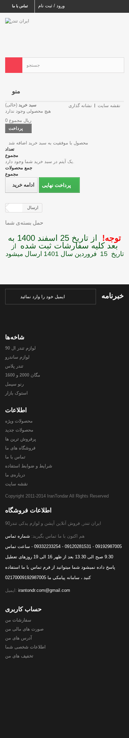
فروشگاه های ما (20, 448)
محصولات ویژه (19, 421)
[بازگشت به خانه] (15, 208)
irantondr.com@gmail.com (44, 590)
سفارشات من (18, 620)
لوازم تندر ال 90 (20, 348)
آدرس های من (18, 638)
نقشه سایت (16, 483)
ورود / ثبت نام (51, 5)
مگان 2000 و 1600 (22, 375)
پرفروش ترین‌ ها (20, 439)
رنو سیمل (14, 384)
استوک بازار (16, 393)
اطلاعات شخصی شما (25, 647)
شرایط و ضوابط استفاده (28, 466)
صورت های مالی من (24, 629)
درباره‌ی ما (15, 474)
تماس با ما (20, 6)
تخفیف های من (19, 656)
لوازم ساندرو (17, 357)
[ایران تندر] (64, 29)
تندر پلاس (14, 366)
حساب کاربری (23, 609)
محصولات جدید (19, 430)
